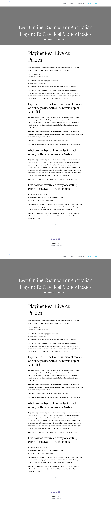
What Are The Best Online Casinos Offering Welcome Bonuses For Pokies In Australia (53, 213)
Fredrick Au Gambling (34, 74)
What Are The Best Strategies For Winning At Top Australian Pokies (48, 141)
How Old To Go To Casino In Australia (39, 77)
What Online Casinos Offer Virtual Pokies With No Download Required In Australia (52, 179)
